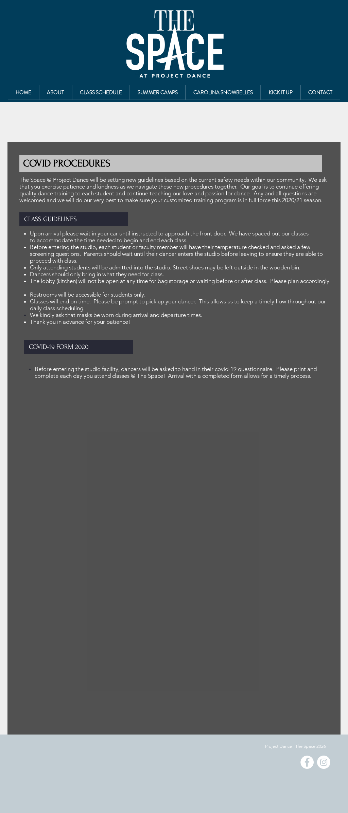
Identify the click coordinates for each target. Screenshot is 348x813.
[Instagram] (323, 762)
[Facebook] (307, 762)
